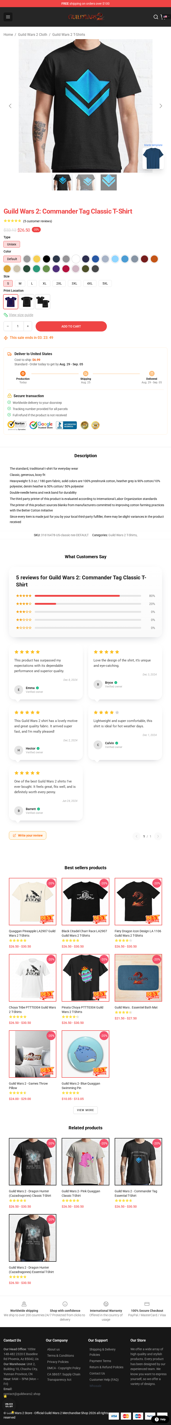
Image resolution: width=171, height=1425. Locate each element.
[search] (156, 17)
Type (7, 237)
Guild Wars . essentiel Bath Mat (136, 1007)
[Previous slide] (10, 106)
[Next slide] (160, 106)
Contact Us (97, 1373)
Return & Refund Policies (106, 1367)
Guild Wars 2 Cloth (32, 34)
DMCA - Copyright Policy (64, 1368)
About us (53, 1349)
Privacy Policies (58, 1362)
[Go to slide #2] (85, 182)
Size (7, 276)
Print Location (14, 290)
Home (8, 34)
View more (85, 1110)
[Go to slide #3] (108, 182)
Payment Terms (100, 1361)
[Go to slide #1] (62, 182)
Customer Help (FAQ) (104, 1379)
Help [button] (163, 1419)
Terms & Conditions (60, 1355)
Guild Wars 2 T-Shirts (68, 34)
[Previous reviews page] (136, 836)
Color (7, 251)
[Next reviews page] (158, 836)
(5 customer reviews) (37, 221)
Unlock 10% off (9, 1405)
